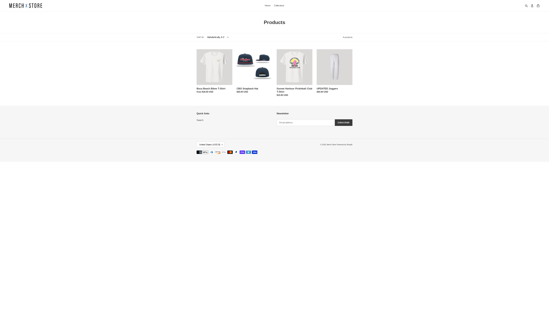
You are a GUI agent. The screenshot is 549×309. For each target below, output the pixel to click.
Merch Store (331, 145)
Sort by (200, 37)
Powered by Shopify (344, 145)
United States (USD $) (209, 144)
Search (200, 120)
